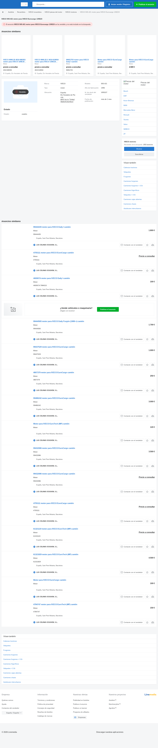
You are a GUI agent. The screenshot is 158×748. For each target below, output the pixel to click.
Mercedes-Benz (129, 110)
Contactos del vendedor (10, 708)
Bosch (126, 91)
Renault (126, 115)
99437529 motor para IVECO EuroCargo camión (54, 347)
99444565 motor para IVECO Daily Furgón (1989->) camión (58, 321)
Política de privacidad (45, 704)
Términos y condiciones (46, 700)
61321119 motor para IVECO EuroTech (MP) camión (55, 529)
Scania (126, 119)
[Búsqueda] (34, 4)
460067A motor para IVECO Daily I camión (51, 278)
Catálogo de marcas (44, 716)
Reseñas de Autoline (45, 712)
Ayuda (4, 704)
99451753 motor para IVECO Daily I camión (77, 61)
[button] (147, 245)
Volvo (125, 124)
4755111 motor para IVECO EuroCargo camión (53, 253)
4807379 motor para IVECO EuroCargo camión (53, 372)
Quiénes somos (7, 700)
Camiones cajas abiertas (133, 199)
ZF (125, 134)
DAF (125, 96)
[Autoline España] (10, 4)
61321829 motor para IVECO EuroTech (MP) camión (55, 554)
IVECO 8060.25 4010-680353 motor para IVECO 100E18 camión (14, 61)
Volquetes (127, 172)
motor (62, 88)
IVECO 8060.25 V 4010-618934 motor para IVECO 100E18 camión (47, 61)
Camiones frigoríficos (131, 190)
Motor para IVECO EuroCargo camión (110, 61)
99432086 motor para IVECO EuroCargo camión (54, 448)
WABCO (126, 129)
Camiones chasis (130, 204)
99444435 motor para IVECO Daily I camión (52, 227)
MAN (125, 105)
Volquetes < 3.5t (129, 195)
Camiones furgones (131, 181)
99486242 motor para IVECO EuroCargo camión (54, 398)
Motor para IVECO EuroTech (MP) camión (51, 424)
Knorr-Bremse (129, 101)
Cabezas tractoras (130, 167)
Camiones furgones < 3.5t (133, 186)
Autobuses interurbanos (132, 208)
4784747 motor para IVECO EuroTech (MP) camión (55, 604)
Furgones (127, 177)
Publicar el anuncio (108, 309)
